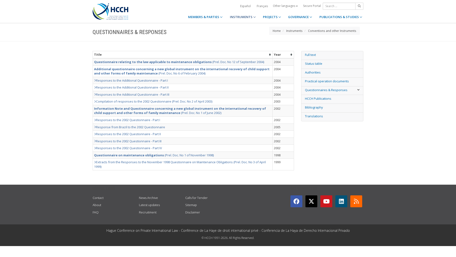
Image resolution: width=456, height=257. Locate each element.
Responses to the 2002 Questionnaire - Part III (129, 141)
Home (277, 31)
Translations (314, 116)
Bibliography (314, 107)
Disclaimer (192, 212)
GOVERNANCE (298, 17)
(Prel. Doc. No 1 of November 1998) (154, 155)
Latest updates (149, 205)
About (97, 205)
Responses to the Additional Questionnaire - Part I (132, 80)
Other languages (284, 6)
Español (245, 6)
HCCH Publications (318, 98)
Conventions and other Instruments (332, 31)
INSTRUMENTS (241, 17)
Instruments (294, 31)
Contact (98, 198)
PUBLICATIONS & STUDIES (339, 17)
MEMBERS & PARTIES (204, 17)
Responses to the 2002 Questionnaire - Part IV (129, 148)
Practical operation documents (327, 81)
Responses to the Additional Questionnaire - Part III (132, 94)
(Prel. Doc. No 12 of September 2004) (179, 62)
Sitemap (191, 205)
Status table (313, 63)
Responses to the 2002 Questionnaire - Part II (128, 134)
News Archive (148, 198)
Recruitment (148, 212)
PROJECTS (270, 17)
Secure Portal (312, 6)
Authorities (313, 72)
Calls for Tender (196, 198)
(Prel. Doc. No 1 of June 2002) (180, 110)
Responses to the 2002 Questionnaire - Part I (128, 120)
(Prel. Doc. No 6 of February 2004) (182, 71)
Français (262, 6)
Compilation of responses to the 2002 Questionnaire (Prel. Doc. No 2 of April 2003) (154, 101)
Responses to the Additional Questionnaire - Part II (132, 87)
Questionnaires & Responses (326, 90)
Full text (310, 55)
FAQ (96, 212)
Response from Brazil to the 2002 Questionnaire (130, 127)
